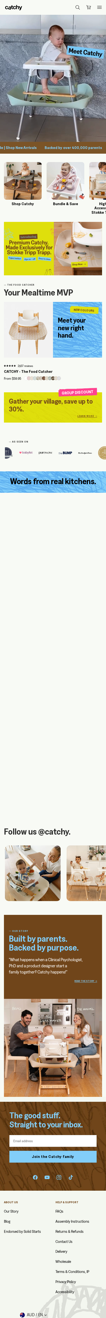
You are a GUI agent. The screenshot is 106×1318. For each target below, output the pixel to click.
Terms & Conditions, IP (72, 1271)
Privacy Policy (65, 1282)
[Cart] (88, 7)
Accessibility (64, 1292)
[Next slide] (96, 873)
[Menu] (99, 7)
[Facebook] (35, 1177)
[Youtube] (47, 1177)
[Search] (77, 7)
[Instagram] (59, 1177)
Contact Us (63, 1241)
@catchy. (54, 831)
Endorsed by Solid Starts (22, 1231)
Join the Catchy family (53, 1156)
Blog (7, 1221)
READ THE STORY (84, 981)
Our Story (11, 1211)
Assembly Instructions (72, 1221)
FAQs (59, 1211)
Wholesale (63, 1261)
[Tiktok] (71, 1177)
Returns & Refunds (69, 1231)
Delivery (61, 1251)
